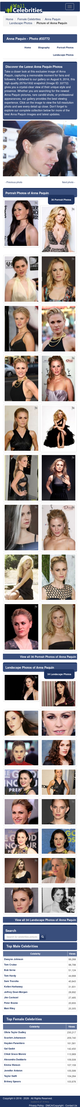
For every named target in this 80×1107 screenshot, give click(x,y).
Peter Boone (11, 1003)
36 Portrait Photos (61, 199)
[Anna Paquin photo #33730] (21, 428)
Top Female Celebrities (24, 1019)
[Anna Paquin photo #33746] (21, 782)
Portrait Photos (65, 47)
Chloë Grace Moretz (15, 1054)
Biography (44, 47)
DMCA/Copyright (54, 1105)
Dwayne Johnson (13, 959)
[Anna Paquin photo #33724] (21, 329)
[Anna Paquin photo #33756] (21, 871)
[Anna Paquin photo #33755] (21, 900)
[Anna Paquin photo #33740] (58, 378)
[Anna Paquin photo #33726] (58, 229)
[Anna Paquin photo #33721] (21, 378)
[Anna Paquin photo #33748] (58, 478)
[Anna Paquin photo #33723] (21, 812)
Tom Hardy (10, 975)
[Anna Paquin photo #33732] (58, 723)
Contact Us (71, 1105)
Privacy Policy (36, 1105)
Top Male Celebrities (22, 946)
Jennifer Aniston (13, 1070)
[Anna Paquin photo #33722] (58, 279)
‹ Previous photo (13, 182)
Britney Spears (12, 1081)
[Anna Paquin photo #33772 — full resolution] (40, 148)
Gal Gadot (9, 1048)
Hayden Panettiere (14, 1043)
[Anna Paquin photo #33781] (58, 428)
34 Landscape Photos (59, 674)
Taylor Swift (10, 1076)
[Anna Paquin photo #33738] (58, 871)
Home (27, 47)
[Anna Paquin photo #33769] (58, 900)
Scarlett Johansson (15, 1037)
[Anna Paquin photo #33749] (21, 527)
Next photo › (68, 182)
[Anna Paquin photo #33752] (21, 723)
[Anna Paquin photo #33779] (21, 688)
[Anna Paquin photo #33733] (58, 329)
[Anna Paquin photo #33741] (58, 782)
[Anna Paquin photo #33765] (58, 694)
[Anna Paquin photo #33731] (21, 841)
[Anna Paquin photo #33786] (21, 279)
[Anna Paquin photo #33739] (58, 577)
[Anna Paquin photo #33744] (58, 753)
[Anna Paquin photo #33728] (58, 812)
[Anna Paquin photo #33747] (58, 841)
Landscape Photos (63, 55)
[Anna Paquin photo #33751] (58, 627)
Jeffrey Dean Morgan (15, 992)
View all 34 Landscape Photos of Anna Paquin (45, 920)
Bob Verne (10, 970)
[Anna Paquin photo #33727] (21, 753)
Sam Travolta (11, 981)
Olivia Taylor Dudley (15, 1032)
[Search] (42, 937)
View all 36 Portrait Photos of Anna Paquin (48, 657)
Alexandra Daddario (15, 1059)
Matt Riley (9, 1008)
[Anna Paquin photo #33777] (21, 577)
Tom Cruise (10, 964)
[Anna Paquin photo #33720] (21, 627)
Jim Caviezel (11, 997)
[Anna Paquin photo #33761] (58, 527)
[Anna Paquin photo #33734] (21, 478)
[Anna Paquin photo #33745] (21, 223)
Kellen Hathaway (13, 986)
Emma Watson (12, 1065)
